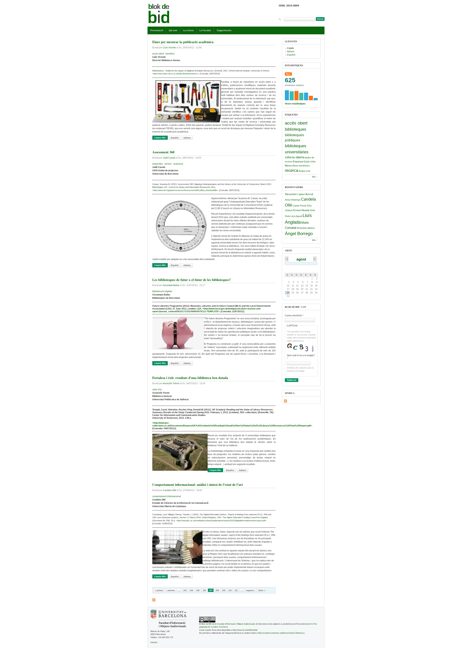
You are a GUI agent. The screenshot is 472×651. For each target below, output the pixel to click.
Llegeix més (161, 138)
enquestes (157, 164)
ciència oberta (294, 157)
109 (223, 590)
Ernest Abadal (301, 210)
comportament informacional (166, 496)
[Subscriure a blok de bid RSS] (153, 599)
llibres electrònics (301, 165)
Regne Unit (304, 171)
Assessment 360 (163, 152)
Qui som (173, 30)
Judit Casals (169, 157)
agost (301, 259)
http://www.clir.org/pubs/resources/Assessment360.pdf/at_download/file (185, 190)
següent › (250, 590)
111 (236, 590)
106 (204, 590)
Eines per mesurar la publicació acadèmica (183, 41)
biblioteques (295, 129)
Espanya (298, 161)
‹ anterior (170, 590)
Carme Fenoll (299, 205)
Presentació (156, 30)
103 (185, 590)
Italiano (187, 138)
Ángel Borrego (299, 233)
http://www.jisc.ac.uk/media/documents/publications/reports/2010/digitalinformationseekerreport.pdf (221, 520)
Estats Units (309, 161)
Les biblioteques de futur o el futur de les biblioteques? (191, 279)
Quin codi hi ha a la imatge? (301, 357)
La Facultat (205, 30)
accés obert (158, 53)
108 (217, 590)
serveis (168, 164)
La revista (188, 30)
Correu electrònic (294, 315)
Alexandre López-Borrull (299, 194)
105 (197, 590)
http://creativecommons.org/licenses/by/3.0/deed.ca (281, 633)
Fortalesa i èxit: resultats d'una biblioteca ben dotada (190, 377)
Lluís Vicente (169, 47)
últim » (261, 590)
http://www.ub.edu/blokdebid (244, 630)
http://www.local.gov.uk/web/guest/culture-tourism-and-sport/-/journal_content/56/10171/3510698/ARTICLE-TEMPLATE (206, 310)
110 (230, 590)
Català (290, 48)
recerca (291, 170)
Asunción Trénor (171, 383)
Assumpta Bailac (171, 285)
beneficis (170, 53)
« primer (159, 590)
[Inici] (159, 14)
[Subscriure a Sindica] (285, 400)
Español (175, 138)
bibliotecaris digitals (162, 291)
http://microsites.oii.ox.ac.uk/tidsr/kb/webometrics (175, 74)
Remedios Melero (306, 228)
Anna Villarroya (292, 200)
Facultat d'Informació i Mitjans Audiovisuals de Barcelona (242, 624)
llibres (288, 165)
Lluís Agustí (296, 216)
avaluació (178, 164)
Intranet (153, 642)
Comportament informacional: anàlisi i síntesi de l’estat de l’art (197, 484)
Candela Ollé (169, 490)
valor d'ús (157, 389)
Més (314, 177)
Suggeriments (224, 30)
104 (191, 590)
